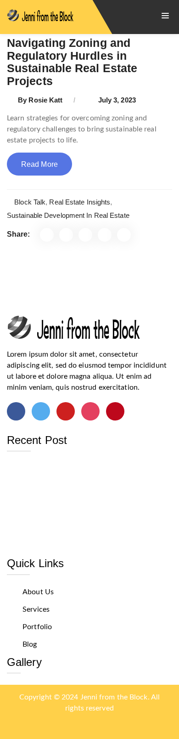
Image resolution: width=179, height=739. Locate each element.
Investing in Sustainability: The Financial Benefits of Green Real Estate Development (83, 472)
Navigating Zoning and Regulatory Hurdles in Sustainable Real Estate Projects (72, 61)
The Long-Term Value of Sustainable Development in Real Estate (71, 519)
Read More (39, 164)
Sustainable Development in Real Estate (68, 215)
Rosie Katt (45, 100)
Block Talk (29, 202)
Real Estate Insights (79, 202)
